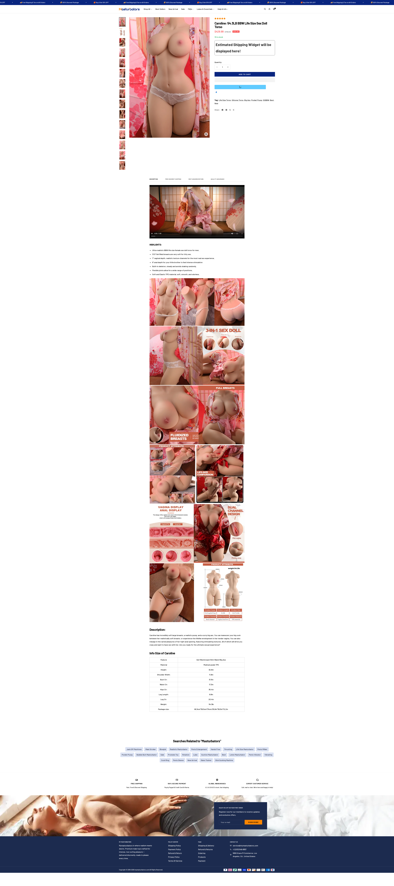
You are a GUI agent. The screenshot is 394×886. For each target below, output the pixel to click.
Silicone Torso (237, 100)
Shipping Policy (174, 845)
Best (272, 100)
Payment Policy (174, 849)
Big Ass (247, 100)
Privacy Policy (174, 857)
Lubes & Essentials (205, 9)
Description (153, 179)
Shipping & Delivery (206, 845)
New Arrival (173, 9)
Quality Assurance (217, 179)
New (216, 103)
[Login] (269, 9)
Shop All (147, 9)
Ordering (201, 853)
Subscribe (253, 822)
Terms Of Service (175, 861)
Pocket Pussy (256, 100)
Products (202, 857)
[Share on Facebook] (222, 110)
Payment (201, 861)
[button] (220, 18)
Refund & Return (175, 853)
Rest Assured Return (196, 179)
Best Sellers (160, 9)
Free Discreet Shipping (173, 179)
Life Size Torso (225, 100)
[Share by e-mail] (233, 110)
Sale (183, 9)
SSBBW (266, 100)
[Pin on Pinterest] (226, 110)
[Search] (265, 9)
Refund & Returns (205, 849)
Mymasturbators (125, 845)
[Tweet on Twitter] (230, 110)
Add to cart (245, 74)
